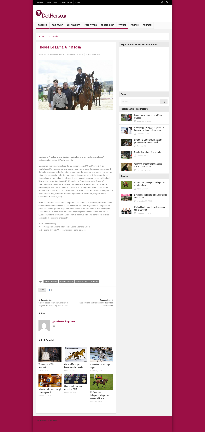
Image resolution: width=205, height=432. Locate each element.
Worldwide (57, 25)
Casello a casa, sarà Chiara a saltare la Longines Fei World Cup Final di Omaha (53, 303)
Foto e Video (91, 25)
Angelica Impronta (51, 281)
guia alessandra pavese (55, 54)
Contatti (77, 2)
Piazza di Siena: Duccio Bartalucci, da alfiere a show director (95, 303)
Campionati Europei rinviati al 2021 (73, 388)
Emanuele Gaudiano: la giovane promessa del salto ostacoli (148, 141)
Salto (98, 54)
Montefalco (94, 281)
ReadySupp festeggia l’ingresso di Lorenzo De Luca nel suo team (149, 128)
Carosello (54, 36)
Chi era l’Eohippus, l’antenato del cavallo (73, 366)
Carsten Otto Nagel (66, 281)
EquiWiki (134, 25)
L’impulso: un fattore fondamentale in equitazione (150, 196)
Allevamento (73, 25)
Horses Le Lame (81, 281)
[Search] (163, 101)
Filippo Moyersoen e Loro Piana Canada (148, 116)
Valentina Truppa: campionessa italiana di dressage (148, 165)
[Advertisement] (75, 132)
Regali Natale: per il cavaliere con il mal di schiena (149, 208)
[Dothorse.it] (51, 13)
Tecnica (122, 25)
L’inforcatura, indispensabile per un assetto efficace (99, 395)
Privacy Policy (52, 2)
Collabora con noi (66, 2)
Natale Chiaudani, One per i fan (148, 152)
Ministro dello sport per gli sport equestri (49, 391)
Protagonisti (107, 25)
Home (41, 36)
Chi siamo (40, 2)
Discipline (42, 25)
